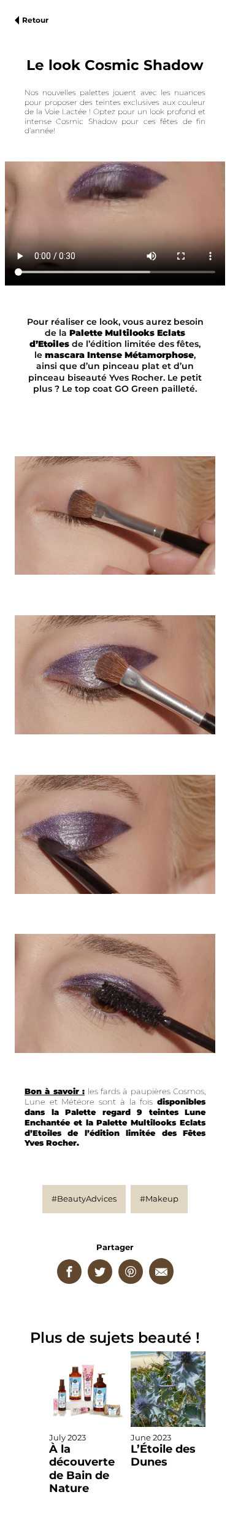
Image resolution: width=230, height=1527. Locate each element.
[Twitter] (100, 1271)
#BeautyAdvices (84, 1198)
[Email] (161, 1271)
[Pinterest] (130, 1271)
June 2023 (163, 1450)
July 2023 (82, 1463)
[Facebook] (69, 1271)
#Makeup (159, 1198)
